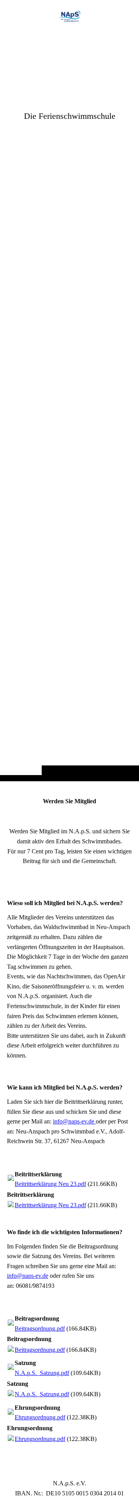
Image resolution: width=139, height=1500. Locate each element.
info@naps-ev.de (74, 1121)
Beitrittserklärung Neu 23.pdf (50, 1184)
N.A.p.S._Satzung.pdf (42, 1373)
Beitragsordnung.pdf (40, 1328)
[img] (69, 406)
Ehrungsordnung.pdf (40, 1417)
